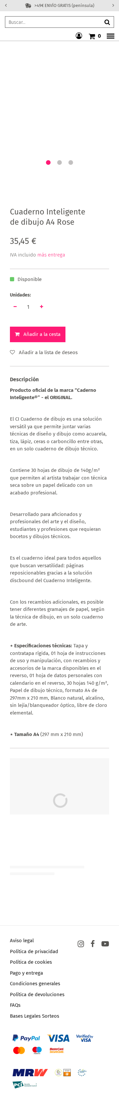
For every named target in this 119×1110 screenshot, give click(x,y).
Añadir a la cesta (41, 334)
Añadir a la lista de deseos (48, 352)
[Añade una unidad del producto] (41, 306)
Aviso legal (22, 941)
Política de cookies (31, 962)
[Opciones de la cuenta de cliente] (80, 36)
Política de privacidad (34, 951)
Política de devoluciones (37, 994)
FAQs (15, 1005)
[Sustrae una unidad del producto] (15, 306)
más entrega (51, 255)
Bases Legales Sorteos (34, 1016)
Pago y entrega (26, 973)
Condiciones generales (35, 984)
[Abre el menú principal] (108, 36)
